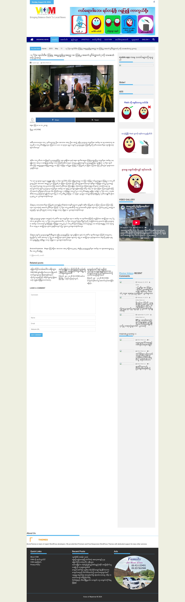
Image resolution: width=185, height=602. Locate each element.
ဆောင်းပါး (64, 40)
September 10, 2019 (143, 314)
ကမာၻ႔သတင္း (127, 334)
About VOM (34, 557)
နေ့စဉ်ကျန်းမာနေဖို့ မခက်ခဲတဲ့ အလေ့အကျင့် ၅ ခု (88, 559)
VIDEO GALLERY (127, 199)
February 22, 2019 (142, 282)
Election (108, 40)
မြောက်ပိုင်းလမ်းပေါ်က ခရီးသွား (83, 562)
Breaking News (43, 40)
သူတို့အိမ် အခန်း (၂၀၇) (80, 557)
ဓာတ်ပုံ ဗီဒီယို (96, 40)
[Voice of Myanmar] (32, 39)
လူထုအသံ (135, 40)
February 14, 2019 (142, 297)
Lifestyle (85, 40)
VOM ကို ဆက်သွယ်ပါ (37, 559)
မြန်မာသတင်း (35, 255)
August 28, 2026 (127, 227)
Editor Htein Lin (46, 63)
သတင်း (54, 40)
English (145, 40)
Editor (137, 285)
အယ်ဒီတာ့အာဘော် (121, 40)
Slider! (122, 82)
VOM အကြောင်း (35, 562)
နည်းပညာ (74, 40)
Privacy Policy (35, 565)
